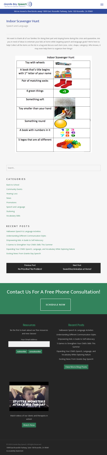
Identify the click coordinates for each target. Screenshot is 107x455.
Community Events (14, 189)
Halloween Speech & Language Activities (23, 231)
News (8, 198)
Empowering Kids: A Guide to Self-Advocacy (24, 240)
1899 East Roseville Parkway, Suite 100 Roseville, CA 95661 (27, 448)
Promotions (11, 202)
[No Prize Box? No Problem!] (30, 268)
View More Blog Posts (76, 366)
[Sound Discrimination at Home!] (77, 268)
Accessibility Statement (14, 451)
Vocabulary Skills (13, 215)
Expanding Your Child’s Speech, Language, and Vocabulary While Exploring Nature (40, 249)
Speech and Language (17, 25)
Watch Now (29, 425)
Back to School (12, 185)
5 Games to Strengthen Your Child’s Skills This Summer (29, 244)
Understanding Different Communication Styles (26, 236)
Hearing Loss (11, 193)
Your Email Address (29, 339)
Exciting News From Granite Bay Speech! (23, 253)
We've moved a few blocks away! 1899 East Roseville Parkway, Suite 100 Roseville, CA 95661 (53, 11)
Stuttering (10, 211)
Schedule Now (55, 304)
